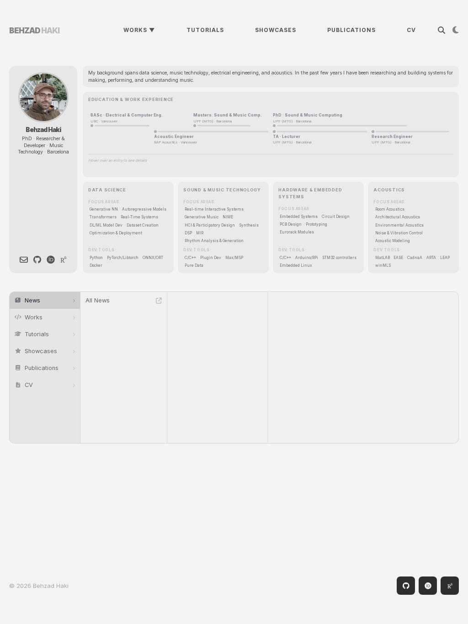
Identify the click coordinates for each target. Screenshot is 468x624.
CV (411, 29)
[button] (45, 300)
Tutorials (205, 29)
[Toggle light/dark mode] (452, 30)
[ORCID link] (51, 259)
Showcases (275, 29)
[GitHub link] (37, 259)
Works (139, 29)
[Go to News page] (159, 301)
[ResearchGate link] (63, 259)
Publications (351, 29)
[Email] (24, 259)
